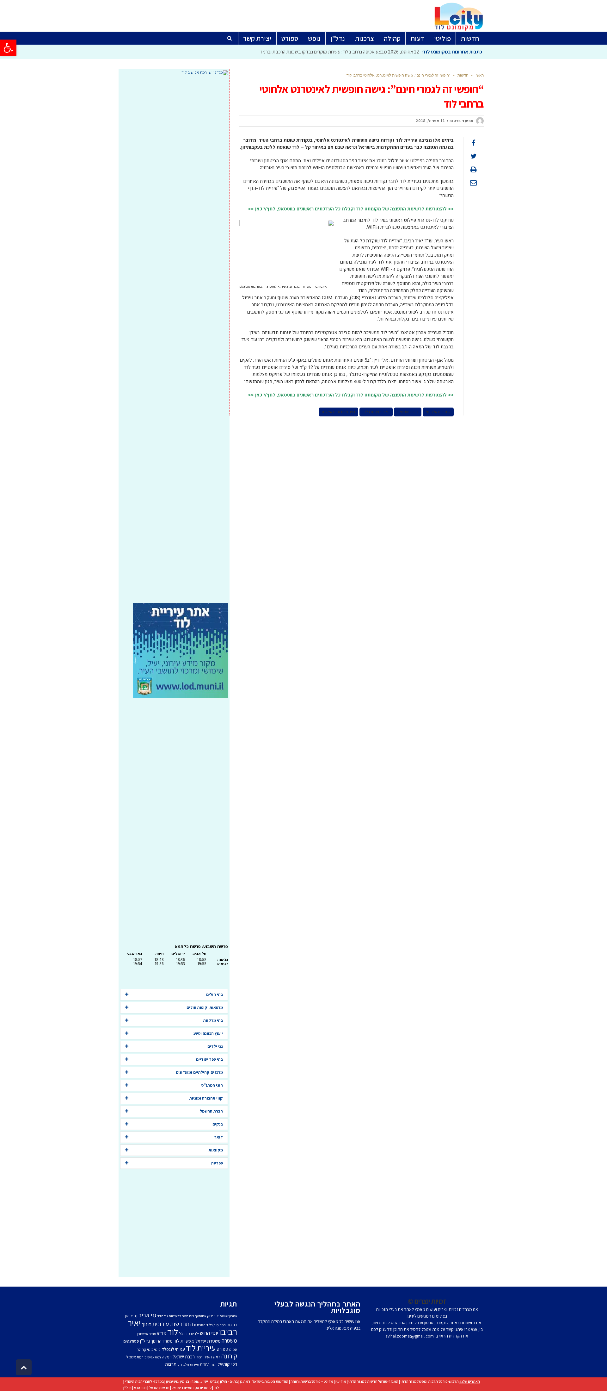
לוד (172, 1332)
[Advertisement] (174, 339)
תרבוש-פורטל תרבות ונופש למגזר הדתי (430, 1381)
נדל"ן (127, 1387)
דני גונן (232, 1324)
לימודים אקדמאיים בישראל (192, 1387)
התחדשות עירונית (172, 1324)
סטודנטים (131, 1341)
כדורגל (184, 1333)
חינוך (146, 1324)
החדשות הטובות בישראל (270, 1381)
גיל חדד (162, 1316)
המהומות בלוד (216, 1325)
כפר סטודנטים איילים (338, 412)
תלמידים (183, 1364)
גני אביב (147, 1315)
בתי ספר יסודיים (209, 1059)
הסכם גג (199, 1325)
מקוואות (216, 1150)
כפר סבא (140, 1387)
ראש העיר (212, 1357)
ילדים (195, 1333)
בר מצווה (175, 1316)
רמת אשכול (135, 1357)
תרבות (170, 1364)
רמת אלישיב (152, 1357)
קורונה (229, 1355)
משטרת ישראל (208, 1341)
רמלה (167, 1357)
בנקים (217, 1124)
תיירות (194, 1364)
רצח (214, 1364)
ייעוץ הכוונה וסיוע (208, 1033)
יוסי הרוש (209, 1333)
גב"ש (214, 1381)
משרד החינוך (162, 1341)
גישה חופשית (407, 412)
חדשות (463, 75)
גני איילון (131, 1316)
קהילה (141, 1349)
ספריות (217, 1163)
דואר (218, 1137)
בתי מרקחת (213, 1020)
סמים (233, 1349)
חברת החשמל (211, 1111)
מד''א (161, 1333)
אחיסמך (200, 1316)
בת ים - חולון (229, 1381)
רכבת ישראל (184, 1356)
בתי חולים (214, 994)
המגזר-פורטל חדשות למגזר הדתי (373, 1381)
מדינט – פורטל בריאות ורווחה (312, 1381)
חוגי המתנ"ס (212, 1085)
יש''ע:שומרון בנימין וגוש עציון (187, 1381)
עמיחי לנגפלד (173, 1349)
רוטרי (199, 1357)
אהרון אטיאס (228, 1316)
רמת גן (245, 1381)
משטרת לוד (184, 1341)
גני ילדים (215, 1046)
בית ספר (188, 1316)
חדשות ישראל (159, 1387)
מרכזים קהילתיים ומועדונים (199, 1072)
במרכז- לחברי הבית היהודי (144, 1381)
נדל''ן (145, 1341)
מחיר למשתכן (146, 1334)
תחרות (205, 1364)
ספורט (222, 1349)
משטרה (229, 1340)
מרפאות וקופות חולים (205, 1007)
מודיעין (340, 1381)
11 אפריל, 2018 (430, 120)
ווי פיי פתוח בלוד (376, 412)
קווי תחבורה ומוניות (206, 1098)
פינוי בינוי (154, 1349)
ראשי (479, 75)
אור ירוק (213, 1315)
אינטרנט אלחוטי (438, 412)
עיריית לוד (201, 1348)
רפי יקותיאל (227, 1364)
